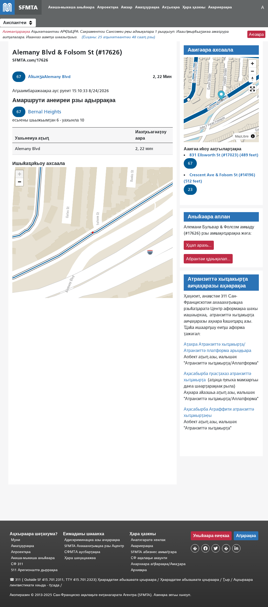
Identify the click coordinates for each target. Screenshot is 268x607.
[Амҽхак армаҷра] (252, 71)
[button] (18, 23)
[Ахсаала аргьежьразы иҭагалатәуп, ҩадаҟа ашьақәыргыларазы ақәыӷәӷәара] (252, 78)
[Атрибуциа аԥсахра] (253, 136)
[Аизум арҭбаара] (252, 63)
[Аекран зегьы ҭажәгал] (252, 89)
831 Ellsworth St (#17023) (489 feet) (223, 154)
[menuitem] (71, 7)
